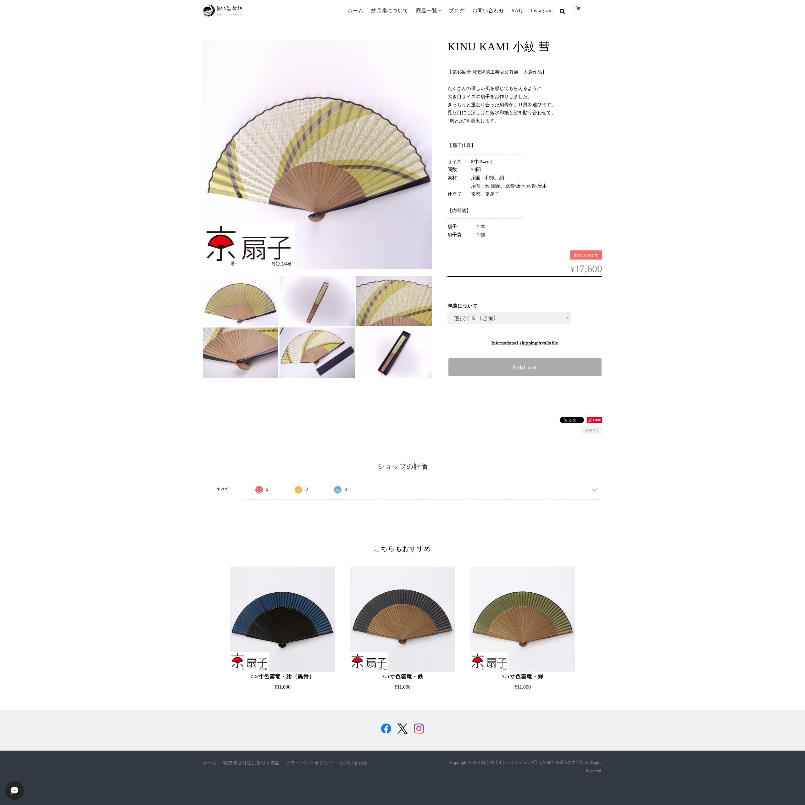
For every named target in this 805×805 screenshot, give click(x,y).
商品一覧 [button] (426, 10)
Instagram (541, 10)
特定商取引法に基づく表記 (251, 763)
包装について (462, 306)
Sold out (524, 367)
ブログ (457, 10)
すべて (222, 488)
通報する (592, 430)
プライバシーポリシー (309, 763)
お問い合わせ (488, 10)
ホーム (355, 10)
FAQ (517, 10)
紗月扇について (389, 10)
